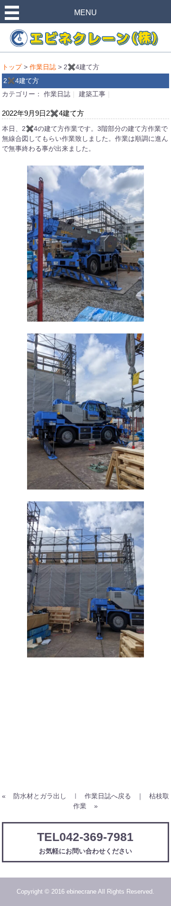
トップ (12, 67)
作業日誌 (42, 67)
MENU (85, 13)
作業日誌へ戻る (108, 796)
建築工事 (92, 94)
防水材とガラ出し (39, 796)
